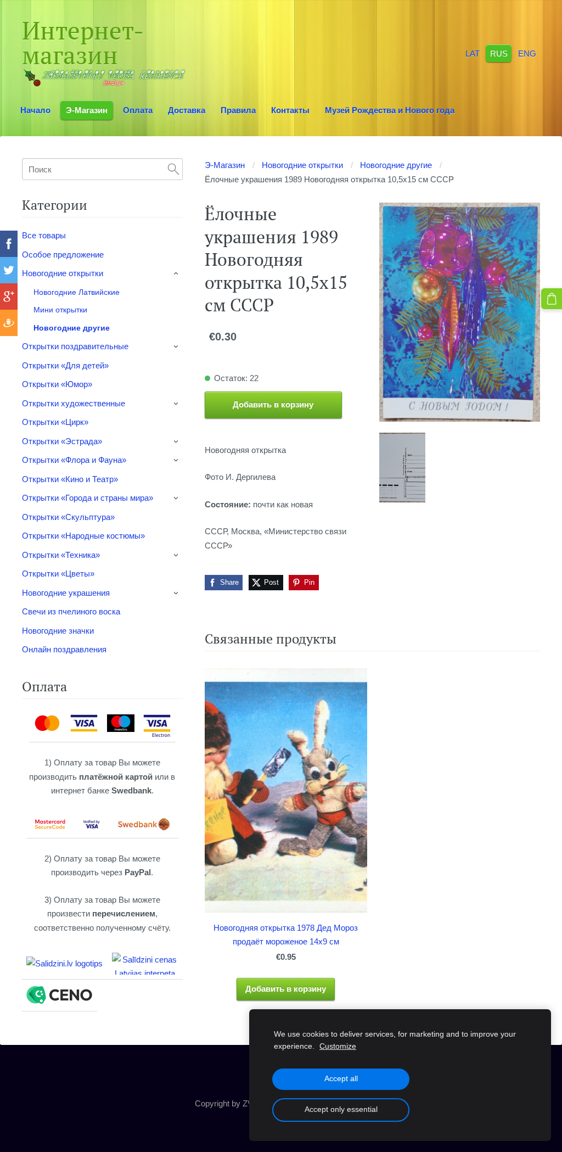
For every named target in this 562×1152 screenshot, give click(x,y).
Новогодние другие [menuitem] (71, 327)
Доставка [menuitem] (186, 110)
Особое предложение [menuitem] (63, 254)
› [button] (176, 274)
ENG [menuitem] (527, 53)
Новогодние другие (396, 165)
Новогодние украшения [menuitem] (66, 592)
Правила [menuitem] (238, 110)
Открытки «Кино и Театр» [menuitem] (70, 479)
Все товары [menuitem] (44, 235)
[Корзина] (551, 298)
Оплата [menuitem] (138, 110)
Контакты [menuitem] (290, 110)
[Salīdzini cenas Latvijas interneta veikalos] (145, 964)
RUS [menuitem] (499, 53)
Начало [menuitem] (35, 110)
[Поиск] (173, 169)
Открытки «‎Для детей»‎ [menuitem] (65, 365)
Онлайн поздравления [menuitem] (64, 649)
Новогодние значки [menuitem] (58, 630)
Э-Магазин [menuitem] (87, 110)
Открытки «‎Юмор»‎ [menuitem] (57, 384)
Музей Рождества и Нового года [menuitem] (389, 110)
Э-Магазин (225, 165)
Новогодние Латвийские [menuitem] (76, 292)
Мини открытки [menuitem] (60, 309)
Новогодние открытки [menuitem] (62, 273)
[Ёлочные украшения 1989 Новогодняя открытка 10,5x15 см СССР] (402, 467)
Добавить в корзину (273, 404)
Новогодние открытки (302, 165)
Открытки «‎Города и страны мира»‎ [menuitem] (87, 497)
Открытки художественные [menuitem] (73, 403)
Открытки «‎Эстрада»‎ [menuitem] (62, 441)
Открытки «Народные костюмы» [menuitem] (83, 535)
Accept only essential (341, 1109)
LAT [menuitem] (472, 53)
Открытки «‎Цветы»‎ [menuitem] (58, 573)
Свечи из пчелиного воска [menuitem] (71, 611)
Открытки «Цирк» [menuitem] (55, 422)
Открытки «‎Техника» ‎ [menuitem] (62, 555)
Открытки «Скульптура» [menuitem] (68, 517)
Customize (337, 1046)
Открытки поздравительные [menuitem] (75, 346)
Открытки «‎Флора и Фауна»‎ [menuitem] (74, 460)
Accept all (341, 1079)
